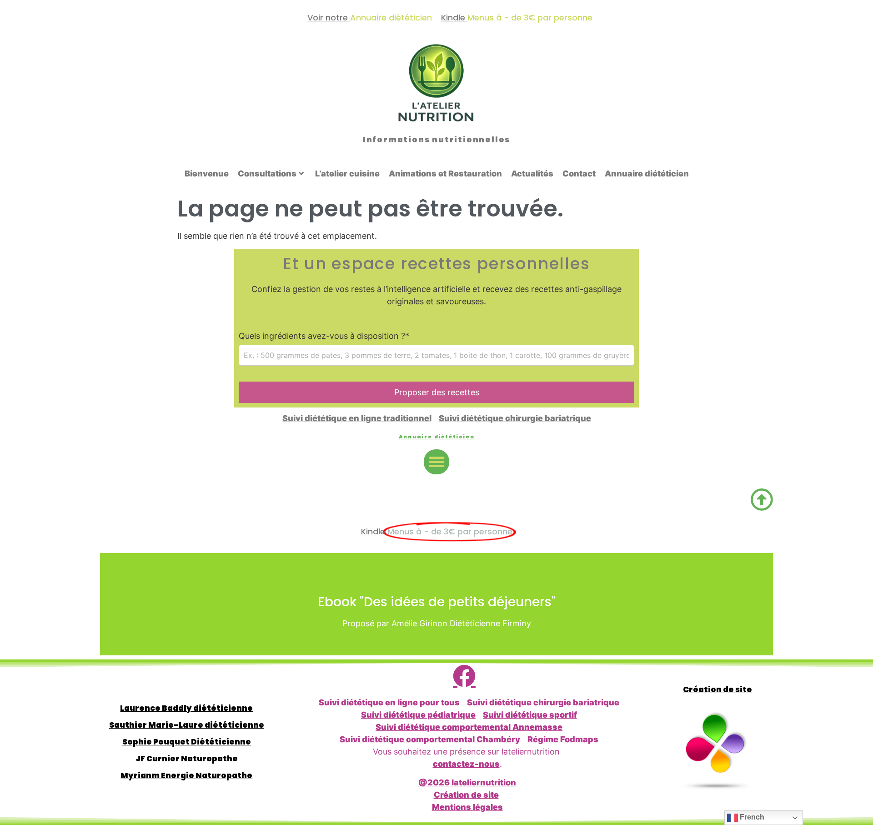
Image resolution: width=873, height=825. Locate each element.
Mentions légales (467, 807)
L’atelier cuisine (347, 173)
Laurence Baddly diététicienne (186, 708)
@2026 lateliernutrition (467, 782)
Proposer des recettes (436, 392)
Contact (579, 173)
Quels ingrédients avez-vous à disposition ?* (324, 336)
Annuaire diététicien (647, 173)
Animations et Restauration (445, 173)
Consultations (267, 173)
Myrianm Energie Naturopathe (186, 775)
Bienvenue (207, 173)
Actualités (532, 173)
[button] (436, 462)
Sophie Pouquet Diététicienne (186, 741)
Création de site (466, 795)
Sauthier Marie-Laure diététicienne (186, 724)
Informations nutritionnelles (436, 139)
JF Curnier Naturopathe (186, 758)
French (751, 817)
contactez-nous (466, 764)
